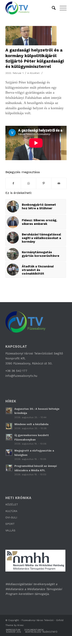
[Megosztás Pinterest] (43, 183)
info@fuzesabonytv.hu (21, 376)
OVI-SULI (11, 517)
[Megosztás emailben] (58, 183)
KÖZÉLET (11, 504)
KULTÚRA (11, 511)
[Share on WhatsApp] (28, 183)
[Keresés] (52, 8)
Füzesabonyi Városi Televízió (38, 620)
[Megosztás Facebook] (13, 183)
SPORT (10, 523)
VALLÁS (10, 530)
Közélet (35, 73)
